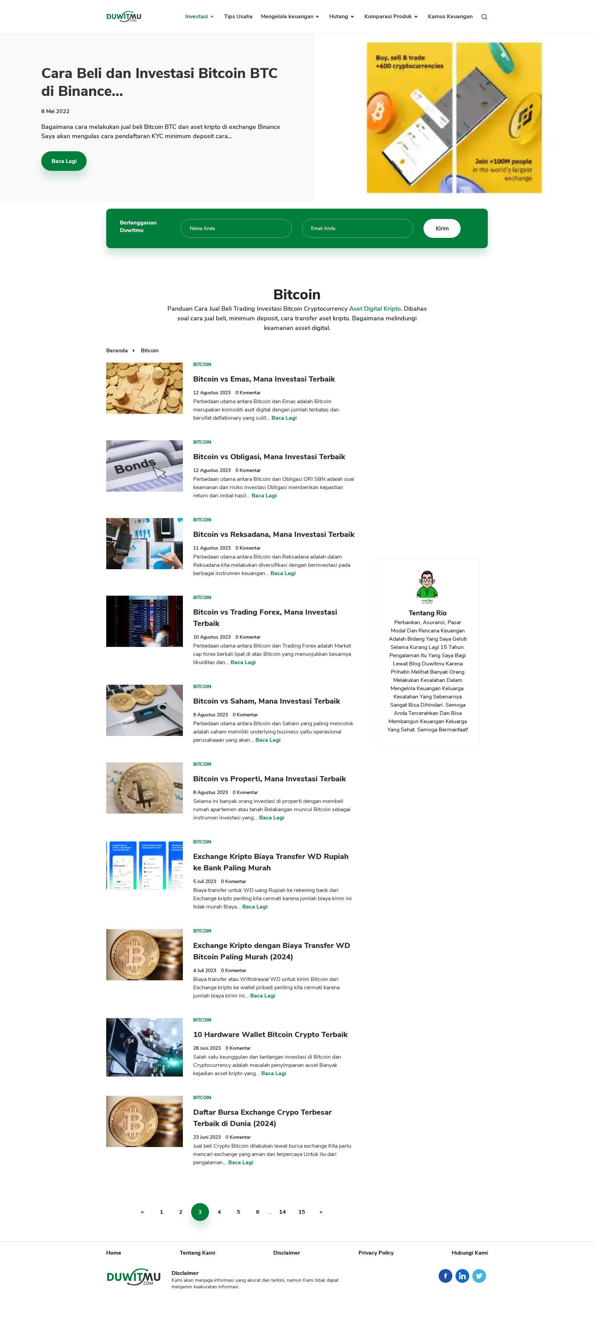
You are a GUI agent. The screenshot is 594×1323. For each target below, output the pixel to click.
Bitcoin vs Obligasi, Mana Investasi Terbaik (269, 457)
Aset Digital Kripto (375, 309)
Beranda (117, 350)
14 (282, 1212)
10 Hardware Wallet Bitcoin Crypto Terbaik (270, 1034)
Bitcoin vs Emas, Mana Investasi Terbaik (264, 379)
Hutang (339, 16)
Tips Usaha (238, 16)
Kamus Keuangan (450, 16)
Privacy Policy (376, 1253)
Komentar (248, 392)
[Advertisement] (427, 446)
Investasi (197, 16)
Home (113, 1253)
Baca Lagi (64, 161)
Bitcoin (149, 350)
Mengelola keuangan (288, 16)
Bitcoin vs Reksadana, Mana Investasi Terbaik (273, 534)
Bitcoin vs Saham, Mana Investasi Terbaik (266, 701)
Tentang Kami (197, 1253)
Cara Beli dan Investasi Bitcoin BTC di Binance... (159, 82)
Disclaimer (286, 1253)
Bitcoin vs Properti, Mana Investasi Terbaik (269, 779)
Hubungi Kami (470, 1253)
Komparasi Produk (388, 16)
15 (301, 1212)
